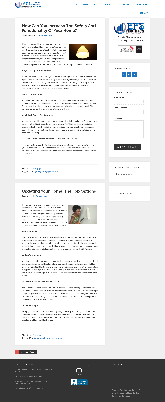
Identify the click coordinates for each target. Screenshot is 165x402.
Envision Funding (35, 4)
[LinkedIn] (129, 74)
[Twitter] (134, 74)
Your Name (119, 97)
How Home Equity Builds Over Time (28, 376)
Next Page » (30, 352)
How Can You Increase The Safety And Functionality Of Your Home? (59, 28)
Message (118, 118)
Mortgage (37, 169)
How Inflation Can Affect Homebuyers (29, 388)
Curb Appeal (39, 338)
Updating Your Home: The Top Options (59, 191)
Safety (55, 171)
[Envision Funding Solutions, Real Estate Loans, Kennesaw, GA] (79, 383)
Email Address (121, 108)
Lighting (37, 171)
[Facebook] (124, 74)
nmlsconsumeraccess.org (79, 365)
